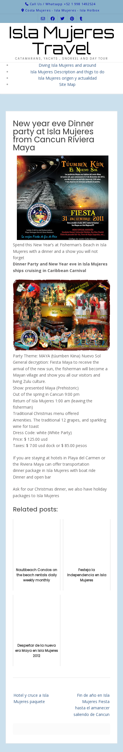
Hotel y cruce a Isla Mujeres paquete (31, 698)
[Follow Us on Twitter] (62, 18)
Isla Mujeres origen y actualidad (67, 78)
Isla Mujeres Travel (62, 40)
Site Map (67, 84)
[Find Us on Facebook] (52, 18)
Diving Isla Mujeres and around (67, 65)
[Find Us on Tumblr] (81, 18)
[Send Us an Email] (43, 18)
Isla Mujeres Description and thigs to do (67, 71)
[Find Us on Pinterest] (72, 18)
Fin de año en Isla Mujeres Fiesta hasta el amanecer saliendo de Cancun (92, 704)
